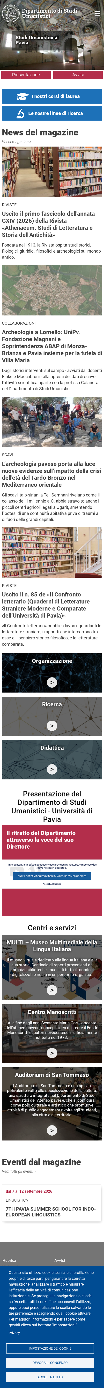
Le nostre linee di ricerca (55, 113)
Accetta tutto (50, 1377)
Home (97, 13)
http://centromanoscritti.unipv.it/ (52, 1053)
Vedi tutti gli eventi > (19, 1171)
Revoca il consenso (49, 1362)
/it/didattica (52, 769)
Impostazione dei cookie (50, 1348)
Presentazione (26, 74)
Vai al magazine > (16, 142)
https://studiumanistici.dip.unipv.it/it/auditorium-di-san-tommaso (52, 1130)
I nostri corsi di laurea (56, 96)
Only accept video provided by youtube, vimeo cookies (52, 876)
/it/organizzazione (52, 682)
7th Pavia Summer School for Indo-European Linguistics (51, 1212)
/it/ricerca (52, 726)
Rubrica (9, 1260)
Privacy (14, 1333)
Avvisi (78, 74)
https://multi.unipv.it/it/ (52, 990)
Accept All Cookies (52, 884)
